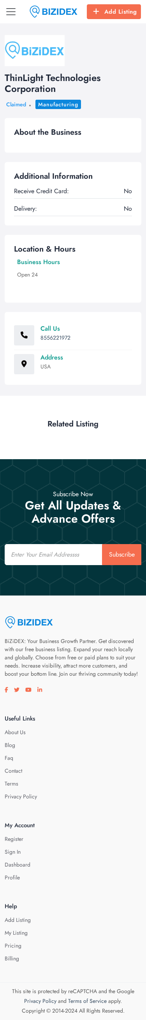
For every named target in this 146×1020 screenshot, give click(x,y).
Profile (12, 877)
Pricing (13, 946)
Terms (11, 783)
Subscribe (122, 554)
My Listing (16, 933)
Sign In (13, 852)
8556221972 (55, 338)
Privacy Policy (21, 796)
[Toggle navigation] (11, 12)
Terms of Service (87, 1001)
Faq (9, 758)
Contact (13, 771)
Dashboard (17, 864)
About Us (15, 732)
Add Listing (120, 11)
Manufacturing (58, 104)
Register (14, 839)
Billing (12, 958)
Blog (10, 745)
